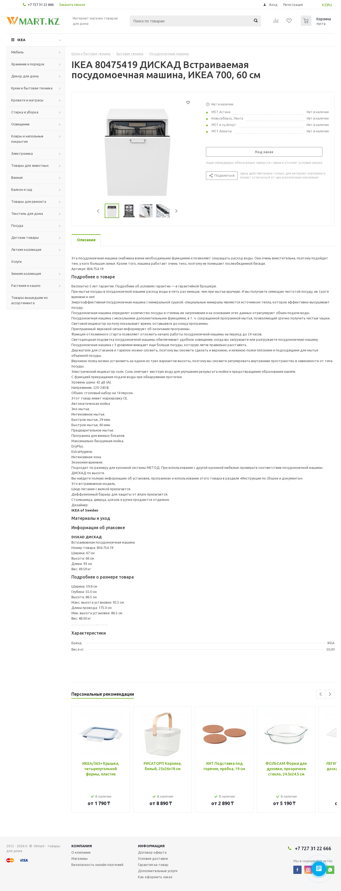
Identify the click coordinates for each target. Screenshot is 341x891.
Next (176, 211)
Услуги (16, 261)
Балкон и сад (21, 189)
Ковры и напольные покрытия (27, 138)
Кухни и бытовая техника (31, 88)
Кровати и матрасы (27, 100)
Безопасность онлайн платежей (97, 864)
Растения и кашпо (25, 285)
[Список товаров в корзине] (316, 24)
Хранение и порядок (27, 64)
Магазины (79, 858)
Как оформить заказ (155, 877)
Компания (81, 846)
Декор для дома (25, 76)
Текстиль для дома (27, 213)
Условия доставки (153, 858)
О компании (81, 852)
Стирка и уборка (24, 112)
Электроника (22, 153)
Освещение (20, 124)
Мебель (17, 52)
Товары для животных (30, 165)
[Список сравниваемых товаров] (276, 22)
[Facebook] (297, 870)
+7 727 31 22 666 (41, 4)
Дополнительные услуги (157, 871)
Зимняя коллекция (26, 273)
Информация (151, 846)
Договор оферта (152, 852)
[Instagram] (308, 870)
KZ (324, 5)
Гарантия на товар (153, 864)
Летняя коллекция (26, 249)
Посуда (17, 225)
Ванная (17, 177)
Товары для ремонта (28, 201)
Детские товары (25, 237)
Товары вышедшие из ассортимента (29, 300)
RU (329, 5)
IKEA (21, 40)
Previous (98, 211)
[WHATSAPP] (330, 870)
